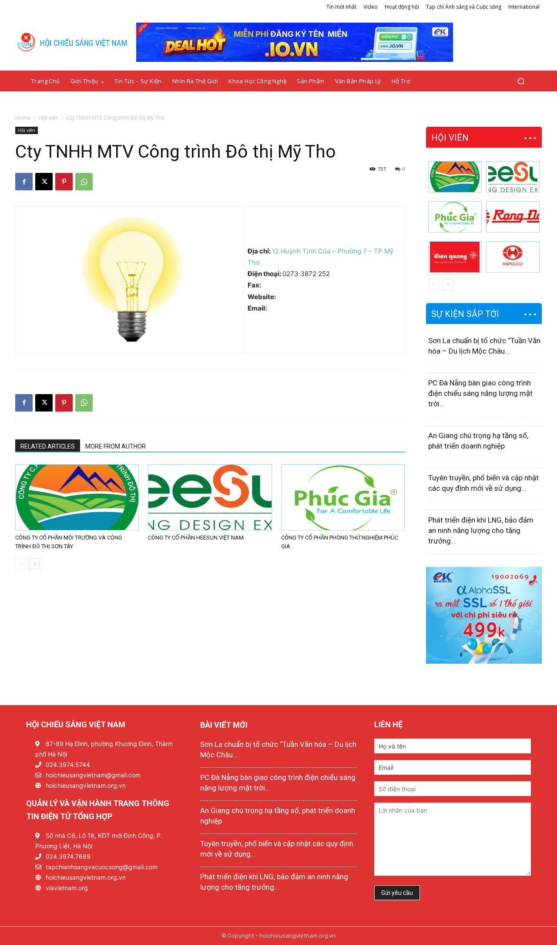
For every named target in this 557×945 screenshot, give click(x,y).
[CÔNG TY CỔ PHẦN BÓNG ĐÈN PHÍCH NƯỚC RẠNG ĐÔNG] (513, 217)
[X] (44, 181)
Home (22, 118)
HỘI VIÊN (450, 137)
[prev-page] (20, 563)
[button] (520, 81)
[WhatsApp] (84, 181)
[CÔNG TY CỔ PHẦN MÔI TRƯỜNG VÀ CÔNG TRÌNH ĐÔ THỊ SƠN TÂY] (77, 497)
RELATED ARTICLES (47, 446)
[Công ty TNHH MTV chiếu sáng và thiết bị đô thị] (513, 257)
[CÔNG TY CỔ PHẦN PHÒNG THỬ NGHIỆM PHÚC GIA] (343, 497)
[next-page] (34, 563)
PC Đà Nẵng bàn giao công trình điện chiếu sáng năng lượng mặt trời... (480, 393)
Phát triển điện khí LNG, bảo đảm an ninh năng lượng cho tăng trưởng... (481, 530)
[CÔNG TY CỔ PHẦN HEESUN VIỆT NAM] (209, 497)
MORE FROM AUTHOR (115, 446)
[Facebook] (24, 181)
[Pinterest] (64, 181)
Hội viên (48, 118)
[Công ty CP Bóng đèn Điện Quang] (455, 257)
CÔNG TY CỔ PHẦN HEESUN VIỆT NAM (196, 537)
